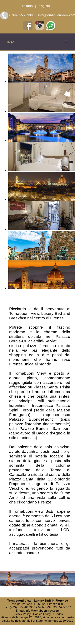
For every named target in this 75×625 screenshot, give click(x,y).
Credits (58, 614)
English (44, 6)
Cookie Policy (42, 614)
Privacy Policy (21, 614)
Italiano (27, 6)
